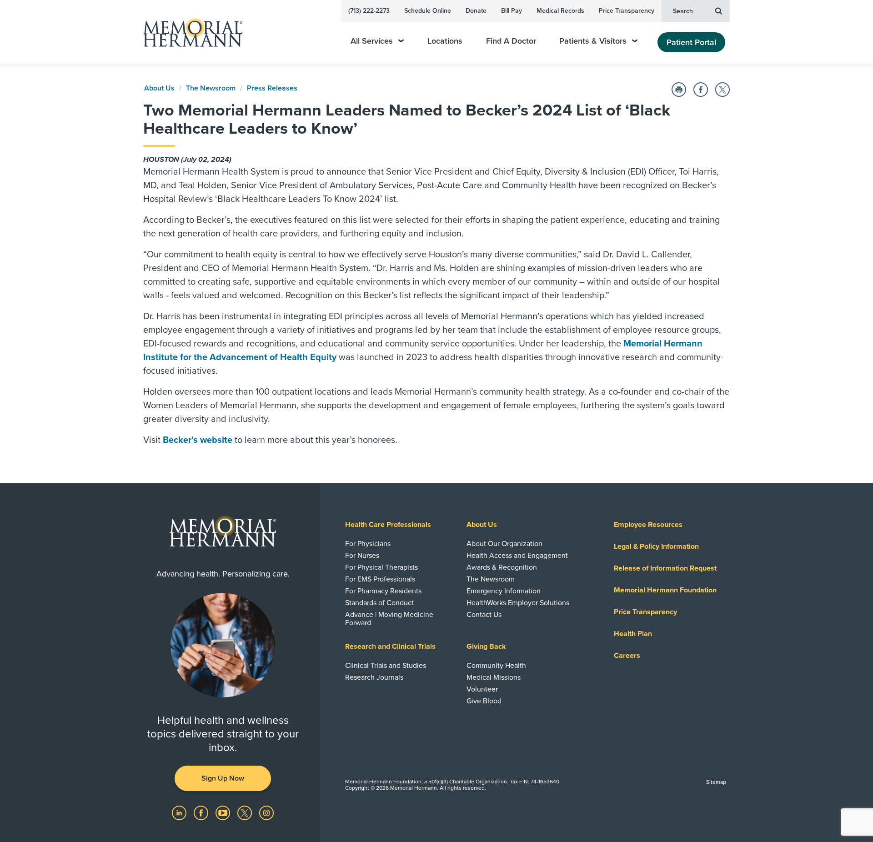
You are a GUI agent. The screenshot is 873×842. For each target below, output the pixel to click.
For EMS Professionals (380, 579)
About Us (159, 88)
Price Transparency (626, 11)
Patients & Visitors (593, 41)
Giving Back (486, 646)
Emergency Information (504, 591)
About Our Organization (504, 544)
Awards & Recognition (502, 567)
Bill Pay (511, 11)
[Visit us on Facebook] (202, 812)
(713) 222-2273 (369, 11)
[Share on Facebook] (700, 89)
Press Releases (272, 88)
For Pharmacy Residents (383, 591)
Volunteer (482, 689)
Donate (476, 11)
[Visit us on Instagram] (266, 812)
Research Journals (374, 677)
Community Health (496, 666)
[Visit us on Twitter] (245, 812)
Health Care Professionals (388, 524)
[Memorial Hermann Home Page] (188, 32)
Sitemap (716, 782)
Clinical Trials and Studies (385, 666)
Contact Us (484, 615)
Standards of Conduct (379, 603)
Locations (444, 41)
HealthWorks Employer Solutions (518, 603)
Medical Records (560, 11)
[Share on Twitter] (722, 89)
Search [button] (683, 11)
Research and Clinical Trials (390, 646)
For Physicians (368, 544)
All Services (372, 41)
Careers (627, 655)
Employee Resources (648, 524)
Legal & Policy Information (656, 546)
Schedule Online (427, 11)
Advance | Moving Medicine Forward (389, 619)
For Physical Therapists (381, 567)
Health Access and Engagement (517, 555)
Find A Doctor (511, 41)
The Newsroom (211, 88)
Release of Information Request (665, 568)
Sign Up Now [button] (222, 778)
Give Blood (484, 701)
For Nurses (362, 555)
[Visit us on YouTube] (224, 812)
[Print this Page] (679, 89)
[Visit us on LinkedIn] (180, 812)
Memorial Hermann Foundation (665, 590)
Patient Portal (691, 42)
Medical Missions (494, 677)
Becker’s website (197, 440)
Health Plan (633, 633)
